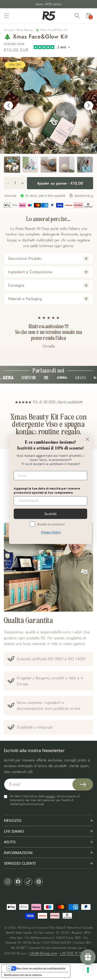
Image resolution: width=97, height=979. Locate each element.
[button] (6, 15)
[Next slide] (88, 105)
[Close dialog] (87, 439)
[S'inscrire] (82, 784)
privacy (50, 796)
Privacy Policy (51, 532)
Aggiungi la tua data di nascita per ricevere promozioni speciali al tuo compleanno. (47, 490)
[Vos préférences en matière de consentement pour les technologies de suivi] (88, 970)
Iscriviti (50, 513)
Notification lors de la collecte (23, 974)
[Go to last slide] (8, 105)
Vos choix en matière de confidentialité (41, 968)
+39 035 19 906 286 (76, 953)
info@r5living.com (43, 953)
